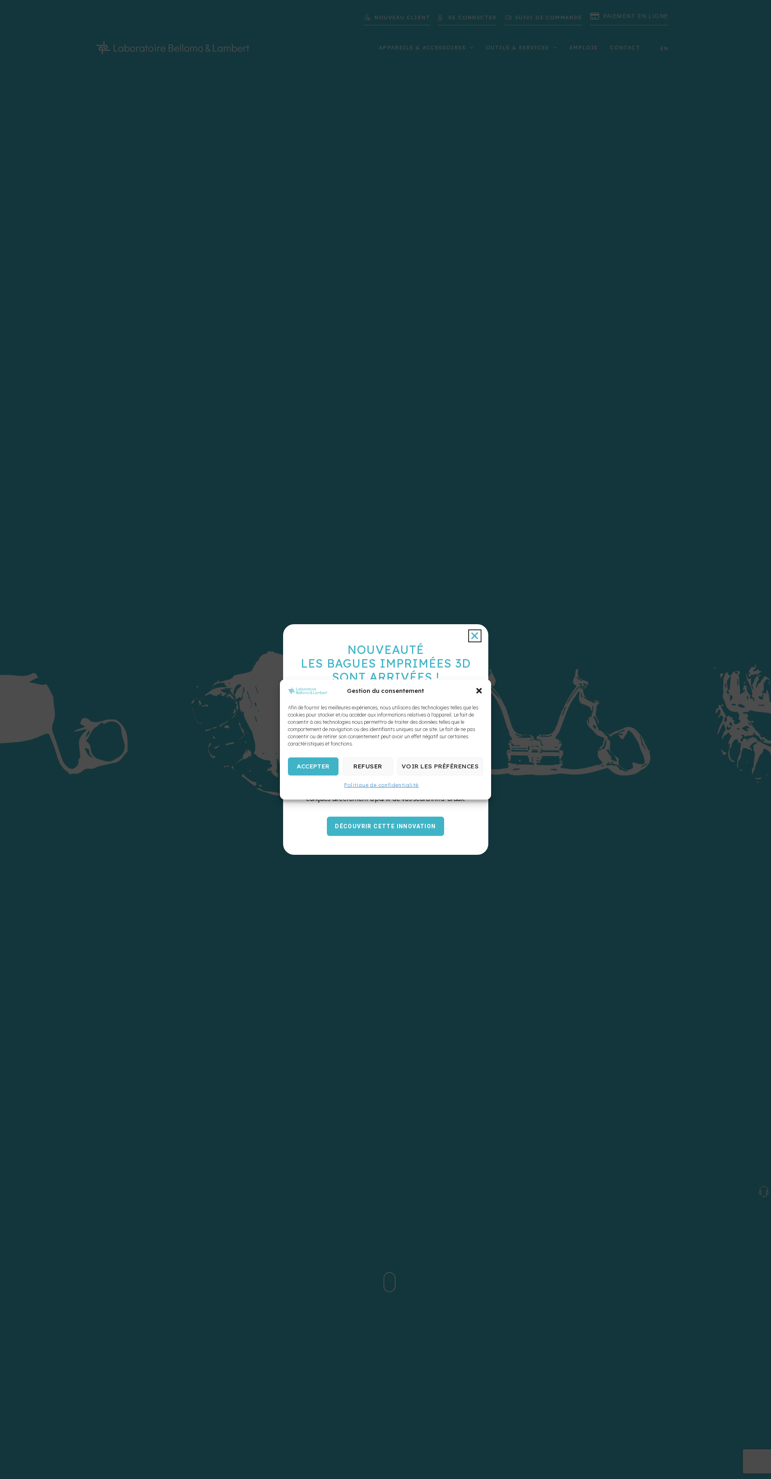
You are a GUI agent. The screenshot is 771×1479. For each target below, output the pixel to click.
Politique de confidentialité (381, 785)
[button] (479, 690)
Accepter (313, 766)
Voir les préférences (440, 766)
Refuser (367, 766)
